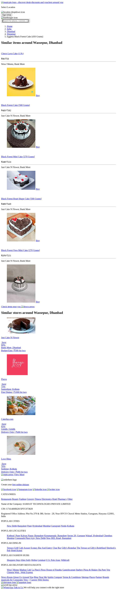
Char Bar (57, 548)
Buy (38, 95)
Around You (27, 577)
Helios (34, 560)
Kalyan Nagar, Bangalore (32, 535)
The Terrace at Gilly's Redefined (91, 548)
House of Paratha (54, 570)
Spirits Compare (55, 577)
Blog (36, 577)
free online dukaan (20, 484)
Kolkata (70, 526)
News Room (7, 577)
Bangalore (22, 526)
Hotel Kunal (16, 550)
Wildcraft (65, 560)
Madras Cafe (25, 570)
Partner (99, 577)
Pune (29, 526)
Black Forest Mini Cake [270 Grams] (18, 156)
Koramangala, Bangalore (55, 535)
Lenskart (42, 560)
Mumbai (47, 526)
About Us (17, 577)
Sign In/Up (6, 15)
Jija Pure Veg (104, 570)
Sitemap (85, 577)
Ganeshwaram (68, 570)
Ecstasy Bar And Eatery (41, 548)
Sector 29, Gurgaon (76, 535)
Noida (63, 526)
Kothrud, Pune (13, 535)
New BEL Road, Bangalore (58, 538)
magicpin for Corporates (12, 580)
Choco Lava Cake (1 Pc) (12, 53)
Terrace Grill (12, 548)
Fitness (38, 499)
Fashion (22, 499)
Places (92, 577)
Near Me (43, 577)
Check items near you (11, 306)
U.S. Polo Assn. (53, 560)
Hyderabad (37, 526)
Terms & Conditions (72, 577)
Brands (106, 577)
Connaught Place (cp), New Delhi (30, 538)
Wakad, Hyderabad (94, 535)
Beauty (15, 499)
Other (69, 499)
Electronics (47, 499)
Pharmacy (62, 499)
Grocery (30, 499)
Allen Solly (25, 560)
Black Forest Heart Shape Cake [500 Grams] (21, 198)
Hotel (54, 499)
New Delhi (12, 526)
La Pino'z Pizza (39, 570)
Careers (33, 580)
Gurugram (55, 526)
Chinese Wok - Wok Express (20, 572)
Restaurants (6, 499)
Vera (26, 580)
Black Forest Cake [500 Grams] (15, 105)
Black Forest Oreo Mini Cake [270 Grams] (20, 250)
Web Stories (43, 580)
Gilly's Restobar (69, 548)
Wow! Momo (13, 570)
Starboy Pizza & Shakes (87, 570)
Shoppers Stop (13, 560)
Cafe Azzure (24, 548)
